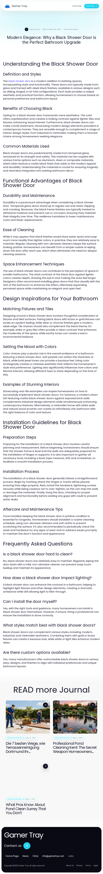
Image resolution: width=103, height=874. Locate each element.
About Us (70, 865)
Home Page (12, 856)
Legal (95, 865)
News (26, 856)
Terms (88, 865)
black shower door (19, 81)
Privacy (79, 865)
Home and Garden (71, 29)
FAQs (35, 856)
